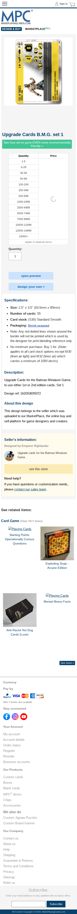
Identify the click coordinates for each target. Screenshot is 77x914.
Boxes (7, 782)
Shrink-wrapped (38, 325)
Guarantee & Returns (18, 860)
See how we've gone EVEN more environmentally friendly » (37, 144)
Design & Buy (11, 29)
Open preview (31, 275)
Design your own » (31, 286)
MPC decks (12, 794)
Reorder (9, 756)
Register (9, 751)
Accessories (12, 805)
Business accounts (16, 762)
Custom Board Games (19, 823)
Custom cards (13, 777)
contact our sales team (30, 489)
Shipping (9, 855)
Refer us (9, 883)
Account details (14, 739)
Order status (12, 745)
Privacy (8, 871)
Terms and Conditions (18, 866)
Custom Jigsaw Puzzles (20, 817)
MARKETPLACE (38, 29)
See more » (67, 663)
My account (11, 734)
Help (6, 849)
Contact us (10, 838)
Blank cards (11, 788)
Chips (7, 800)
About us (9, 844)
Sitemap (9, 877)
